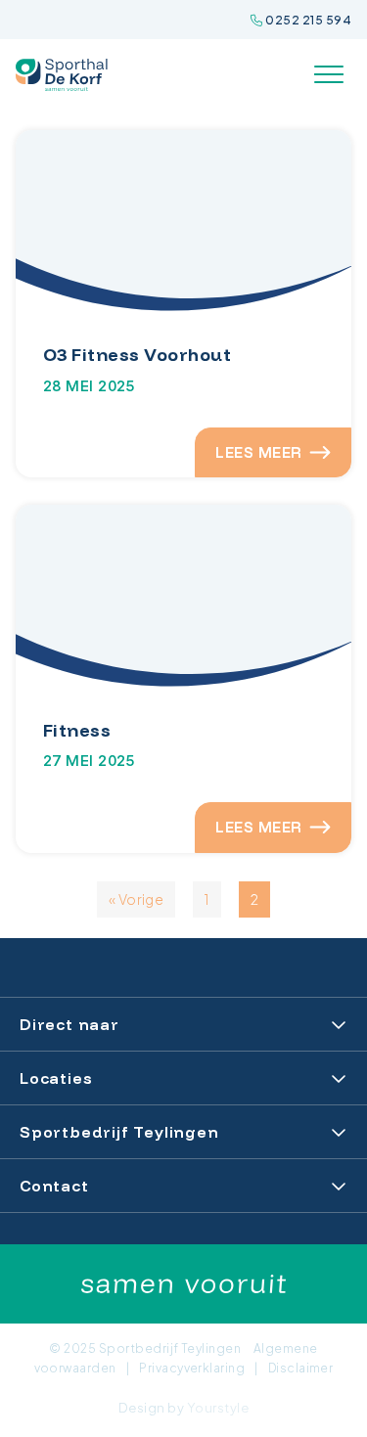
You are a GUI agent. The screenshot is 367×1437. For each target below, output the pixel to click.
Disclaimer (301, 1368)
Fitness (77, 730)
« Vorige (136, 899)
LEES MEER (258, 452)
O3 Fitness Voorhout (137, 354)
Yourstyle (218, 1407)
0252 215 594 (307, 20)
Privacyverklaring (192, 1368)
